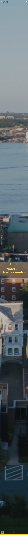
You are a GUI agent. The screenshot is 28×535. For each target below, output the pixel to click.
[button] (1, 2)
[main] (14, 267)
